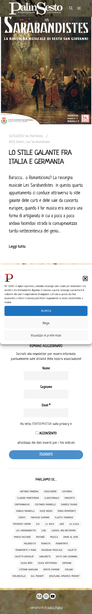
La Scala (74, 524)
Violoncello (19, 576)
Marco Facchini (22, 537)
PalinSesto (30, 543)
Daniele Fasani (69, 504)
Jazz (61, 524)
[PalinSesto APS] (36, 8)
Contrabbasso (22, 504)
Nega (46, 323)
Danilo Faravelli (25, 511)
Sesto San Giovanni (66, 556)
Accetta (46, 311)
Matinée (40, 537)
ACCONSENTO (47, 433)
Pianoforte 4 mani (26, 550)
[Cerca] (71, 8)
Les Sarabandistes (38, 142)
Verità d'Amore (51, 569)
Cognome (46, 387)
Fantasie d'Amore (40, 517)
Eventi (20, 142)
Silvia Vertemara (47, 563)
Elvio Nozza (46, 511)
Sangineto (45, 556)
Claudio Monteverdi (28, 498)
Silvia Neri (27, 563)
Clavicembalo (51, 498)
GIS (38, 524)
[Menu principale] (79, 8)
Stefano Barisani (28, 569)
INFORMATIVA (42, 424)
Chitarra (67, 491)
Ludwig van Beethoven (64, 530)
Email (46, 405)
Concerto (70, 498)
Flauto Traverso (64, 517)
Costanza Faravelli (45, 504)
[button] (85, 278)
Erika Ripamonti (67, 511)
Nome (46, 368)
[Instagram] (46, 596)
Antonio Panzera (29, 491)
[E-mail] (39, 596)
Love (44, 530)
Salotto (72, 550)
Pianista (45, 543)
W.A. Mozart (37, 576)
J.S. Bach (49, 524)
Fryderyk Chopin (22, 524)
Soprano (66, 563)
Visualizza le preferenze (46, 335)
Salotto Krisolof (24, 556)
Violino (69, 569)
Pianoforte (62, 543)
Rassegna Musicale (52, 550)
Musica (54, 537)
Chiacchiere (50, 491)
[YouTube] (53, 596)
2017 (12, 142)
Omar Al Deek (70, 537)
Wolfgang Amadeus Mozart (64, 576)
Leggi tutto (17, 247)
